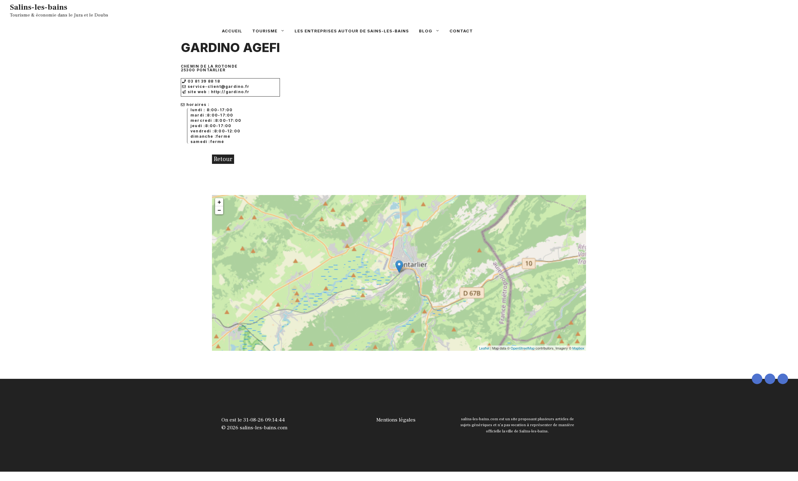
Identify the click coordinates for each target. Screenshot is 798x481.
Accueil (232, 30)
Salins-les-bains (38, 7)
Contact (461, 30)
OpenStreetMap (523, 347)
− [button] (219, 210)
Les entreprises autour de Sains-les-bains (352, 30)
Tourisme (264, 30)
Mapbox (578, 347)
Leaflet (484, 347)
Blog (425, 30)
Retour (223, 159)
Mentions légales (396, 420)
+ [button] (219, 202)
